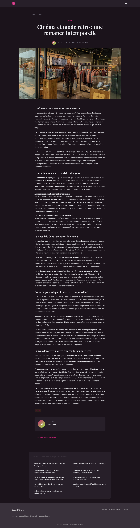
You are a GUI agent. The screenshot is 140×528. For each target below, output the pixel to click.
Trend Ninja (18, 510)
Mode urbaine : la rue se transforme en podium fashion (48, 492)
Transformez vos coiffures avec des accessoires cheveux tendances (46, 471)
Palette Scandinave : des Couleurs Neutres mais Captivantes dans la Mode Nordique (49, 478)
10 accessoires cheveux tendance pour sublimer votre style (86, 478)
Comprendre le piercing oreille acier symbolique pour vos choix (86, 471)
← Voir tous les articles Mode (45, 438)
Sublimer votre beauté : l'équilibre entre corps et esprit (89, 485)
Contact (125, 509)
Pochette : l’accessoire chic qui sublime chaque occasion (89, 465)
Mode (40, 15)
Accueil (33, 15)
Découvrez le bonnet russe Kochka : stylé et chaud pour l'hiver (49, 465)
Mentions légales (114, 509)
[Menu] (126, 3)
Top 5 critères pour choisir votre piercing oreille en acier (48, 485)
